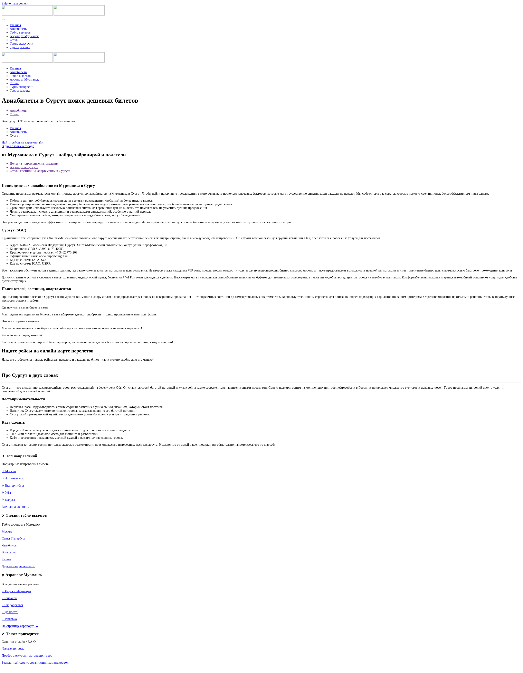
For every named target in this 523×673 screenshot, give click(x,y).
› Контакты (9, 598)
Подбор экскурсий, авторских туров (27, 655)
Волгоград (9, 552)
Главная (15, 25)
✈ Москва (9, 471)
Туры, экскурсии (21, 43)
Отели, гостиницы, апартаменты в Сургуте (40, 171)
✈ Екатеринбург (13, 485)
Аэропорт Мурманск (24, 36)
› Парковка (9, 619)
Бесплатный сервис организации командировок (35, 662)
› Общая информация (16, 591)
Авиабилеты (18, 28)
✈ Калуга (8, 499)
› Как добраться (12, 605)
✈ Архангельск (12, 478)
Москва (7, 531)
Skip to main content (15, 3)
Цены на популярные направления (34, 163)
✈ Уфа (6, 492)
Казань (6, 559)
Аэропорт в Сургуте (24, 167)
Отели (14, 40)
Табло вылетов (20, 32)
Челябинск (9, 545)
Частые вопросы (13, 648)
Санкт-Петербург (14, 538)
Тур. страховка (20, 47)
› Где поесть (10, 612)
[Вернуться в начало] (53, 14)
